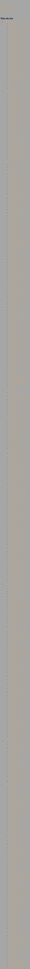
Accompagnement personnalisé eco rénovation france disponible (16, 829)
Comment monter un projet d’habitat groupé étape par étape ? (17, 319)
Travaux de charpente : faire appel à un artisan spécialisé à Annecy (17, 888)
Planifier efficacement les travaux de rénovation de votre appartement (17, 902)
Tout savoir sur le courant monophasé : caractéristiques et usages (17, 659)
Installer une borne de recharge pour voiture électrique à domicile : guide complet (17, 628)
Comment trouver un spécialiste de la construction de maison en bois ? (17, 382)
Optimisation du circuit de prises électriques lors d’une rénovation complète (18, 693)
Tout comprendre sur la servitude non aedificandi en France (17, 216)
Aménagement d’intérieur (7, 4)
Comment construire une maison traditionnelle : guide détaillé (16, 836)
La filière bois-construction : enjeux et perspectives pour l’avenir (17, 882)
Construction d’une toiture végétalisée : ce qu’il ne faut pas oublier (18, 149)
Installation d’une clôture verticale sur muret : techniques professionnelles (17, 961)
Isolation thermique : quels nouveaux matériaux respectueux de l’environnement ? (17, 778)
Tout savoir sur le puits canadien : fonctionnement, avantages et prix (16, 491)
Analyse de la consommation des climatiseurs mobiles (16, 435)
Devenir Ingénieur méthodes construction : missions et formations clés (18, 251)
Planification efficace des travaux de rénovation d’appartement (17, 947)
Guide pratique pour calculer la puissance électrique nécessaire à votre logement (18, 586)
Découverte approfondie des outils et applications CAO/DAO (17, 180)
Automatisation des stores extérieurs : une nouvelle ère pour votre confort (18, 486)
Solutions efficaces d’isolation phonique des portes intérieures (18, 742)
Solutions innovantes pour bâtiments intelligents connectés (17, 618)
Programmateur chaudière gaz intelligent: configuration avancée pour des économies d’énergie (18, 450)
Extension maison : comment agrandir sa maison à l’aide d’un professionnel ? (18, 966)
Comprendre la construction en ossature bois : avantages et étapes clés (17, 207)
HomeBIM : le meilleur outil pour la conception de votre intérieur (17, 53)
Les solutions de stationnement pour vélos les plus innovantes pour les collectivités (18, 146)
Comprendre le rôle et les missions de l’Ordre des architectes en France (17, 191)
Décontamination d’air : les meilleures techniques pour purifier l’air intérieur (17, 540)
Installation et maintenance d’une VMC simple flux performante (17, 534)
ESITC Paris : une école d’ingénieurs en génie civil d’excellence (18, 273)
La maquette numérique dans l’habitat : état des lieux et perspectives (18, 936)
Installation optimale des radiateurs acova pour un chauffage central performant (18, 581)
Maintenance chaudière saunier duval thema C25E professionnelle (17, 446)
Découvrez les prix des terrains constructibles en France (15, 210)
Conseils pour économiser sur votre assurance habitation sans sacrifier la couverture (17, 933)
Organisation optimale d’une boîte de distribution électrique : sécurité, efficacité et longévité (18, 624)
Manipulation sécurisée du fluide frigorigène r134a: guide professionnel (17, 578)
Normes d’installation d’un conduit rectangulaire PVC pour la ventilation (17, 537)
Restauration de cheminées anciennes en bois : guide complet (18, 823)
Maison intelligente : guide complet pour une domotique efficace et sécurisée (18, 944)
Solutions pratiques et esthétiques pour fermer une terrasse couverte (17, 157)
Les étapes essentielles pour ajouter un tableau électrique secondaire (17, 603)
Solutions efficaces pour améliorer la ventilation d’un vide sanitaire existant (17, 531)
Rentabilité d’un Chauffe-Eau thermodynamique (15, 475)
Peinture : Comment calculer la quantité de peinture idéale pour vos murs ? (17, 804)
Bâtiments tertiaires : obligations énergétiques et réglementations (16, 235)
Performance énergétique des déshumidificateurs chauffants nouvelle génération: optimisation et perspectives (17, 567)
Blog (2, 14)
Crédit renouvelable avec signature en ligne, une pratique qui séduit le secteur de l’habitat (18, 832)
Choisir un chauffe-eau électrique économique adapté (16, 645)
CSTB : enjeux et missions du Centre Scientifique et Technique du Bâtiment (17, 243)
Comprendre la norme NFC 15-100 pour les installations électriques (18, 912)
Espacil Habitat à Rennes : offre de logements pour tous (16, 291)
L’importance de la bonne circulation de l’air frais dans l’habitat (18, 520)
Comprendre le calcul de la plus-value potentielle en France (17, 232)
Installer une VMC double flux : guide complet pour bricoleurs (17, 699)
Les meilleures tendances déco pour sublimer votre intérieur (17, 75)
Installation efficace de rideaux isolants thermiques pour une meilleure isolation (17, 55)
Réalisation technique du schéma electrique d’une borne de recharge (18, 615)
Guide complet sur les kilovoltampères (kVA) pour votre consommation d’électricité (17, 674)
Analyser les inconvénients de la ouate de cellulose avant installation (18, 749)
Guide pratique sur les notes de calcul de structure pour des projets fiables (18, 283)
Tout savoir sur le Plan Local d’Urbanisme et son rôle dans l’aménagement (18, 224)
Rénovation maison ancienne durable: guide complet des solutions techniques (17, 807)
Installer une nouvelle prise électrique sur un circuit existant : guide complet (18, 726)
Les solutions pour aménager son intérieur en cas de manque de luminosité (18, 72)
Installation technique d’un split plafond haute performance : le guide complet (17, 570)
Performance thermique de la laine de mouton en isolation (17, 774)
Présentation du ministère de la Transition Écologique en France (18, 213)
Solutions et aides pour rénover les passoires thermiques (16, 766)
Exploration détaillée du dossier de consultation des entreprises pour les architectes (17, 195)
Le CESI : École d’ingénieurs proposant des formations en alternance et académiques (18, 280)
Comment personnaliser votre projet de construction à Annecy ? (17, 332)
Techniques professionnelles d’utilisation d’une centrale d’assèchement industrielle (18, 555)
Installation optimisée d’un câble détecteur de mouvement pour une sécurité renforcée (18, 653)
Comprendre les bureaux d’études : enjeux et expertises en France (18, 238)
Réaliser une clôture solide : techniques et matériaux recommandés (18, 110)
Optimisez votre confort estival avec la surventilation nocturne (17, 489)
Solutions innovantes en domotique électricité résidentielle (16, 915)
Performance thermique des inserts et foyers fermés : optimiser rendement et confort (18, 472)
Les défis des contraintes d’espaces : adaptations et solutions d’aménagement (18, 69)
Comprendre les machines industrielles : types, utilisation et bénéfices (18, 899)
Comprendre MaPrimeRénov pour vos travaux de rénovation (17, 926)
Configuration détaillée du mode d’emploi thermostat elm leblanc (18, 408)
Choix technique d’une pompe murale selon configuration (17, 592)
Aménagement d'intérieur (10, 22)
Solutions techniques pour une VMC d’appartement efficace (17, 656)
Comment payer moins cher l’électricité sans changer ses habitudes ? (17, 874)
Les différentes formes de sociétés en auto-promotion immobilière (18, 324)
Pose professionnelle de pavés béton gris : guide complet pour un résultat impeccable (18, 891)
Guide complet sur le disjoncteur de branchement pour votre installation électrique (16, 680)
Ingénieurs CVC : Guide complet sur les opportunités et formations (18, 268)
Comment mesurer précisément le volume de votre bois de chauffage (18, 557)
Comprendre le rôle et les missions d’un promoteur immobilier (17, 856)
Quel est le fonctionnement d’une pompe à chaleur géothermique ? (18, 542)
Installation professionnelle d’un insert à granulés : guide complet (18, 526)
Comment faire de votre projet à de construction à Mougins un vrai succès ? (18, 354)
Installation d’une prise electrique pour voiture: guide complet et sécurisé (17, 732)
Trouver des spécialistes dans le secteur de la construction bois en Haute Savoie (18, 363)
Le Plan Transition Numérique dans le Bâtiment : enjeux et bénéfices (17, 246)
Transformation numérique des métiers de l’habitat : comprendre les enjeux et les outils (18, 863)
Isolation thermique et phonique (8, 12)
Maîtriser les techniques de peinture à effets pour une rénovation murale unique (18, 877)
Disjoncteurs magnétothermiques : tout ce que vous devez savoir (18, 923)
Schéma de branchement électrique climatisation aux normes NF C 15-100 (17, 397)
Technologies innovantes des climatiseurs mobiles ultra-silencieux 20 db (18, 424)
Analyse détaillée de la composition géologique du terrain (16, 132)
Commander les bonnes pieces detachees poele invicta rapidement (18, 421)
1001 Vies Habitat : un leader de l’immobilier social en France (16, 294)
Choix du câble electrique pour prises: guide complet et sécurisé (17, 721)
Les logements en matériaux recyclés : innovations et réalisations (17, 316)
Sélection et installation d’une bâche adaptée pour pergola (17, 107)
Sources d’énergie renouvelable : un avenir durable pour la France (18, 866)
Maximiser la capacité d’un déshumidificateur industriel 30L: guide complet (17, 469)
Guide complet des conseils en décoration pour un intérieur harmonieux (18, 64)
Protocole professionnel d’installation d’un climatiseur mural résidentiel (18, 457)
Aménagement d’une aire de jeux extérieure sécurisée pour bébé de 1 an (17, 154)
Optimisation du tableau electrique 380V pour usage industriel (18, 715)
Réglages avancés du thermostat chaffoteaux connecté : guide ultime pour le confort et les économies (18, 546)
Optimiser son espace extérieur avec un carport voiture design (17, 94)
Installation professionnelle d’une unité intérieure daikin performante (17, 799)
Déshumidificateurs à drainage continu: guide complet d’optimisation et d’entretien (18, 549)
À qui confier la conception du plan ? (17, 303)
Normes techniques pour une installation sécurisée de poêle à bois (18, 790)
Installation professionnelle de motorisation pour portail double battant (18, 105)
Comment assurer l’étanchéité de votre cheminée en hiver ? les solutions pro (17, 848)
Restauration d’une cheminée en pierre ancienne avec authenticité (17, 963)
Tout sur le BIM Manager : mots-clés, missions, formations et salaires (17, 44)
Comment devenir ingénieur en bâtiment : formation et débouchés (18, 168)
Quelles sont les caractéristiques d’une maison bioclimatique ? (17, 346)
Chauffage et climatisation (7, 10)
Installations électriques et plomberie (9, 8)
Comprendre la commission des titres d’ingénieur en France (17, 271)
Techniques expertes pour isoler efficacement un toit (16, 755)
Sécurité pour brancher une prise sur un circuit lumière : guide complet (17, 651)
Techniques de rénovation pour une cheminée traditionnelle (16, 853)
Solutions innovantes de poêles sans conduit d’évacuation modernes (17, 529)
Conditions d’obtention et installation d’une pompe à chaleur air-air (18, 563)
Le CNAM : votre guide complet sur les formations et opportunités (18, 265)
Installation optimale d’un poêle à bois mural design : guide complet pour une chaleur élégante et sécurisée (17, 495)
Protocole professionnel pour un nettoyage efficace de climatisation (18, 507)
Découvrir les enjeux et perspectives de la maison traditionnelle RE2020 (18, 202)
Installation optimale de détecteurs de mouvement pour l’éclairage (17, 151)
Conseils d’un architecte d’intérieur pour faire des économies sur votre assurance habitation (18, 171)
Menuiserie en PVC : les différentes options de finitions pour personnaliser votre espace (18, 941)
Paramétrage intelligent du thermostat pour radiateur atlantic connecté (18, 463)
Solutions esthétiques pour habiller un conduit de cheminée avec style (17, 910)
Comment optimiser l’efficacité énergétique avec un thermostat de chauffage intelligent (18, 465)
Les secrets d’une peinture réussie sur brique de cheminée (17, 955)
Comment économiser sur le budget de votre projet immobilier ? (17, 343)
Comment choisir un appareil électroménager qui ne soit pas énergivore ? (18, 376)
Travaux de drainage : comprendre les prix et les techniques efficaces (18, 135)
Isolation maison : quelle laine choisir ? (17, 780)
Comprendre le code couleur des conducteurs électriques (16, 670)
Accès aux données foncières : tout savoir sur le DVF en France (18, 218)
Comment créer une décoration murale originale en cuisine (17, 24)
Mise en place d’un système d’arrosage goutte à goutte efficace (17, 138)
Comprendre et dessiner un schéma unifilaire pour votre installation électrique (18, 667)
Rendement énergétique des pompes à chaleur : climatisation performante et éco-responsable (18, 454)
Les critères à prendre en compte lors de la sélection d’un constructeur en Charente (18, 338)
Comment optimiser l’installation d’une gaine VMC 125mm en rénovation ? (17, 637)
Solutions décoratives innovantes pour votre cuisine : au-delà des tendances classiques (17, 845)
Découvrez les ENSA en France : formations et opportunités (16, 183)
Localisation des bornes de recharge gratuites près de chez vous (17, 597)
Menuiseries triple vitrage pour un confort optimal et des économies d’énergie (18, 771)
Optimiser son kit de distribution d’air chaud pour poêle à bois (17, 575)
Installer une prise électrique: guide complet (18, 691)
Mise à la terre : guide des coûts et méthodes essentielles (16, 664)
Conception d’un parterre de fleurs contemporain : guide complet (16, 939)
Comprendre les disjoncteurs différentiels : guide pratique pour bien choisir (18, 677)
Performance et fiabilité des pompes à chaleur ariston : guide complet (17, 432)
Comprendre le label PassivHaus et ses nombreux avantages (17, 199)
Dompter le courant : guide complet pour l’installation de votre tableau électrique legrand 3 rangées (18, 609)
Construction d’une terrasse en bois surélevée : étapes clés (16, 885)
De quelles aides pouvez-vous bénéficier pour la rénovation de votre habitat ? (18, 379)
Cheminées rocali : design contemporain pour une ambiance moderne (18, 518)
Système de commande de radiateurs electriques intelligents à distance (17, 572)
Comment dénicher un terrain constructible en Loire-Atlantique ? (18, 365)
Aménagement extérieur (6, 6)
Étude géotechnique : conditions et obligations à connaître (16, 229)
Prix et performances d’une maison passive (18, 197)
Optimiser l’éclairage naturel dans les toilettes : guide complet (17, 33)
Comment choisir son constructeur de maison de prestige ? (17, 341)
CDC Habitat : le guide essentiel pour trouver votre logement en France (17, 288)
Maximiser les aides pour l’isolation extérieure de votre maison (16, 760)
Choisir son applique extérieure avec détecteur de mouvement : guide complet (18, 710)
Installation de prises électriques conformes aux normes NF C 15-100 (18, 634)
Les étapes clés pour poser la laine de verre (18, 747)
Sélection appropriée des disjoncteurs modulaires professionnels (17, 737)
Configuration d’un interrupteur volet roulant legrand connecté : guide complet (18, 512)
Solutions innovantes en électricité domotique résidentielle (16, 723)
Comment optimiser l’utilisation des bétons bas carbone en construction (18, 177)
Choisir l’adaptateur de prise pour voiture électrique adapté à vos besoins (18, 696)
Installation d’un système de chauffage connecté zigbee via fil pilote (17, 523)
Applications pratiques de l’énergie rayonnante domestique (16, 443)
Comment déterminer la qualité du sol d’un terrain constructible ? (18, 308)
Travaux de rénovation (6, 2)
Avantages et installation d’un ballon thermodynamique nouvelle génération (17, 498)
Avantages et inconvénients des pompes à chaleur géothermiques (18, 560)
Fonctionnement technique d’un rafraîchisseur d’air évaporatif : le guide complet (17, 394)
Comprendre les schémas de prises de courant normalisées (17, 707)
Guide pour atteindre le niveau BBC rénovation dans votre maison (17, 763)
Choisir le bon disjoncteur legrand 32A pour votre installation (17, 734)
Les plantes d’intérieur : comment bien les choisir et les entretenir (18, 77)
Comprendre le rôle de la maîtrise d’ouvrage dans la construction (16, 240)
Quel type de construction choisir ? (16, 301)
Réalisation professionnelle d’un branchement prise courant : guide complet (18, 605)
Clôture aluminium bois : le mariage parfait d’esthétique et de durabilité (18, 159)
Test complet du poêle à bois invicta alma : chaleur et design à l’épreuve (18, 399)
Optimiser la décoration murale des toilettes (18, 26)
